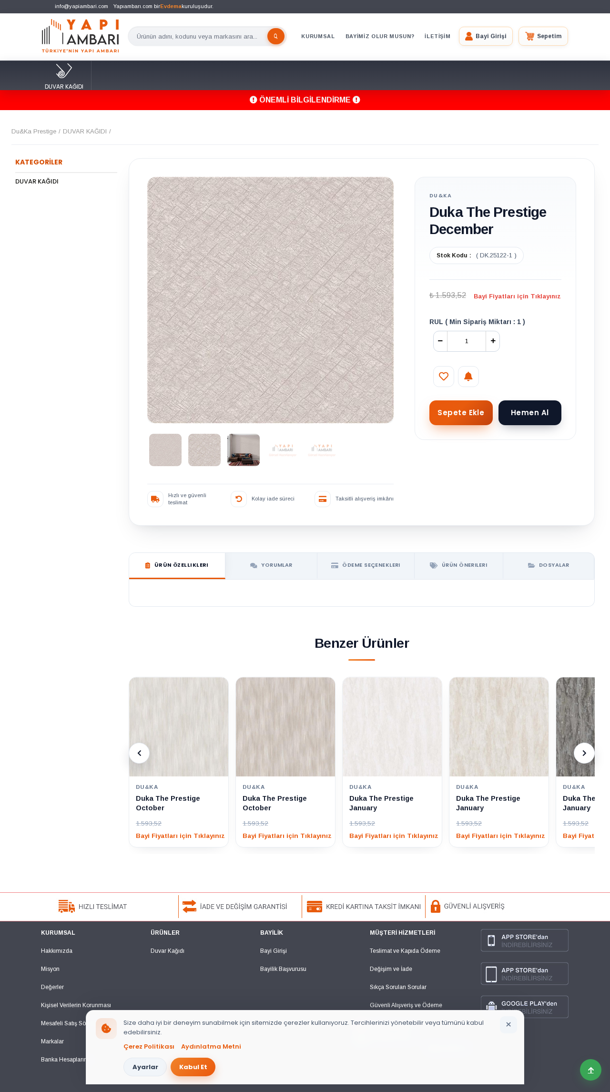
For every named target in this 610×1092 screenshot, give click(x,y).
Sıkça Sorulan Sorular (398, 987)
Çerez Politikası (148, 1046)
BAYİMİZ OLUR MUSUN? (380, 36)
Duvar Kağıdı (167, 951)
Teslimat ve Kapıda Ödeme (405, 951)
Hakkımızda (56, 951)
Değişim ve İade (391, 969)
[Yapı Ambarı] (80, 36)
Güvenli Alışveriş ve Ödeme (406, 1005)
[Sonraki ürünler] (584, 753)
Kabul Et (193, 1067)
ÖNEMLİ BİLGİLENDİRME (305, 100)
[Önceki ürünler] (139, 753)
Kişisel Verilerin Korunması (76, 1005)
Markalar (52, 1041)
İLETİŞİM (437, 36)
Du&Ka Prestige (33, 131)
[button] (486, 36)
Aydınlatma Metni (211, 1046)
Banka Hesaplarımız (67, 1059)
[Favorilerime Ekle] (443, 376)
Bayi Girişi (273, 951)
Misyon (50, 969)
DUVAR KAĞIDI (64, 86)
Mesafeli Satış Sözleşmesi (75, 1023)
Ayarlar (145, 1067)
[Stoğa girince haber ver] (468, 376)
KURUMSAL (318, 36)
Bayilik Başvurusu (283, 969)
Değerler (52, 987)
